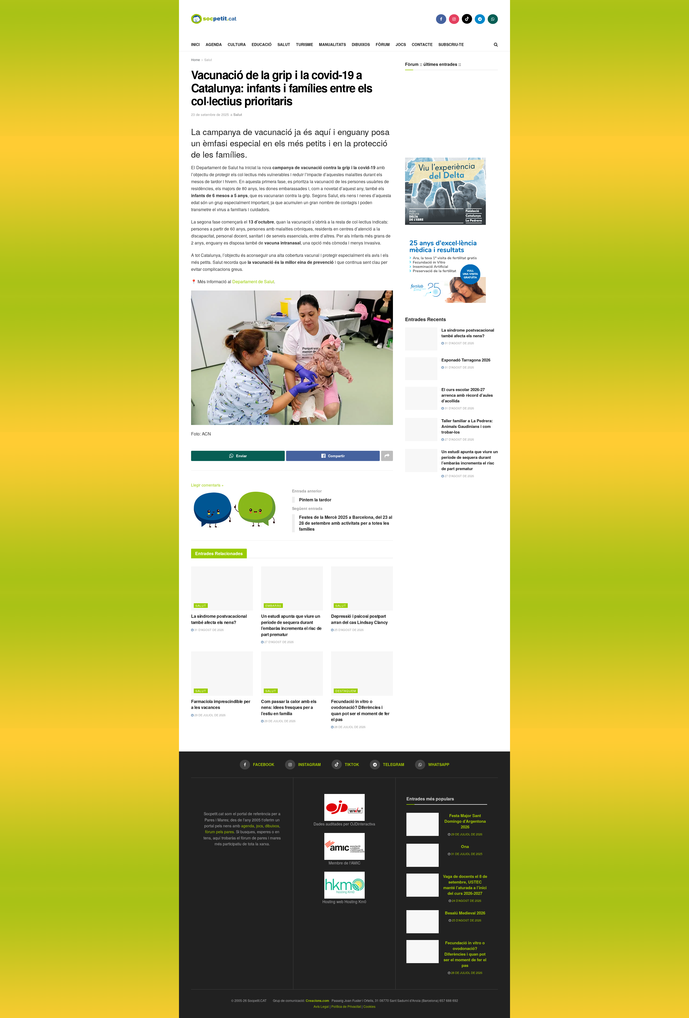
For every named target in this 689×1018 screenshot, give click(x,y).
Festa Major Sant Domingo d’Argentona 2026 (465, 821)
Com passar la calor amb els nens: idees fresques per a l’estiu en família (288, 707)
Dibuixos (361, 44)
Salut (283, 44)
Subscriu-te (451, 44)
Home (195, 59)
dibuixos (272, 825)
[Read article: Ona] (422, 855)
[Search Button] (496, 44)
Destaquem (345, 691)
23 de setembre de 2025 (210, 114)
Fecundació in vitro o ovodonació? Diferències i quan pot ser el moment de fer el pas (360, 710)
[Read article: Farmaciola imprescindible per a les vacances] (222, 673)
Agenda (214, 44)
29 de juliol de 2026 (210, 715)
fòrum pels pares (219, 831)
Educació (262, 44)
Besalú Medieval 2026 (465, 913)
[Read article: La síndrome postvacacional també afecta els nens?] (222, 588)
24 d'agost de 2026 (466, 900)
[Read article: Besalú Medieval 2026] (422, 921)
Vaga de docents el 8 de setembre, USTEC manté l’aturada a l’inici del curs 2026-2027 (465, 884)
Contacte (422, 44)
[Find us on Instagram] (454, 19)
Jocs (401, 44)
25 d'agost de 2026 (348, 629)
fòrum (383, 44)
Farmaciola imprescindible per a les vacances (220, 704)
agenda (247, 825)
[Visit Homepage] (218, 19)
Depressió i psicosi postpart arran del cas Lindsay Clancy (359, 619)
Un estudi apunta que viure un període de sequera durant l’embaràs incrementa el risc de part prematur (291, 625)
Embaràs (273, 605)
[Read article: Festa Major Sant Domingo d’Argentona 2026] (422, 824)
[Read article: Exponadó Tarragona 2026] (421, 368)
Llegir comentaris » (207, 485)
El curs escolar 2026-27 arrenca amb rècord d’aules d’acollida (467, 395)
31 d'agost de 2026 (209, 629)
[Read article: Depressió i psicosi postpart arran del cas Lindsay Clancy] (362, 588)
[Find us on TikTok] (467, 19)
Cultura (237, 44)
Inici (195, 44)
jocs (259, 825)
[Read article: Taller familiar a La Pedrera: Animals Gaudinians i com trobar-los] (421, 429)
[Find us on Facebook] (441, 19)
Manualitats (332, 44)
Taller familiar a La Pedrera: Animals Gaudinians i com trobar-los (467, 426)
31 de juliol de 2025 (466, 854)
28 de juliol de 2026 (349, 727)
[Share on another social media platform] (387, 456)
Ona (465, 846)
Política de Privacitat (346, 1006)
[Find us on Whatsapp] (493, 19)
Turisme (304, 44)
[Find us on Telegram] (480, 19)
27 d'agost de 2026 (278, 642)
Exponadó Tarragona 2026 (465, 360)
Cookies (369, 1006)
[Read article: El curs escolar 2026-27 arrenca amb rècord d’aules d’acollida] (421, 398)
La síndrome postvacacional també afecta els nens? (219, 619)
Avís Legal (321, 1006)
